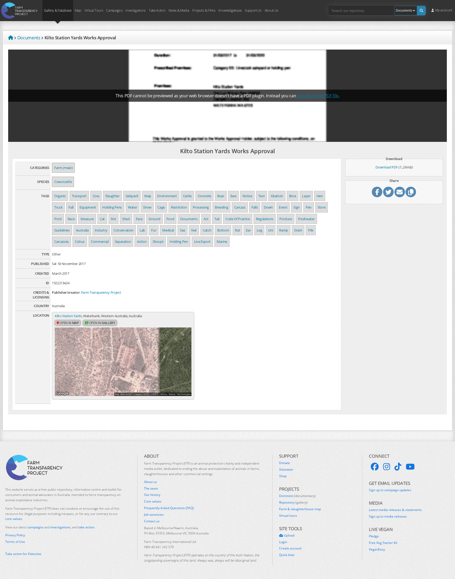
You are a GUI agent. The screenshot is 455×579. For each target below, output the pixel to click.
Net (194, 230)
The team (151, 488)
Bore (292, 196)
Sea (182, 230)
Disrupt (158, 241)
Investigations (135, 10)
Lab (142, 230)
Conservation (123, 230)
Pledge (374, 536)
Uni (270, 230)
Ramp (283, 230)
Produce (285, 218)
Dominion (297, 496)
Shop (282, 476)
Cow (96, 196)
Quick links (287, 555)
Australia (82, 230)
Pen (308, 207)
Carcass (239, 207)
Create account (290, 548)
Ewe (233, 196)
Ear (248, 230)
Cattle (187, 196)
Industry (101, 230)
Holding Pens (112, 207)
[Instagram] (386, 466)
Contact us (152, 521)
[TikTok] (398, 466)
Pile (310, 230)
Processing (201, 207)
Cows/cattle (63, 181)
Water (132, 207)
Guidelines (62, 230)
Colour (80, 241)
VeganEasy (377, 549)
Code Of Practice (237, 218)
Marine (222, 241)
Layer (306, 196)
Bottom (223, 230)
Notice (247, 196)
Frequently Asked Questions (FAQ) (169, 508)
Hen (319, 196)
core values (13, 519)
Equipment (88, 207)
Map (78, 10)
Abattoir (277, 196)
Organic (60, 196)
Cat (102, 218)
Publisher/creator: (66, 292)
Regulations (264, 218)
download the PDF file (317, 96)
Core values (152, 501)
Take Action (157, 10)
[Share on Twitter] (388, 192)
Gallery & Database (57, 10)
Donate (284, 463)
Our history (152, 495)
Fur (153, 230)
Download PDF (386, 167)
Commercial (100, 241)
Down (268, 207)
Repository (293, 502)
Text (261, 196)
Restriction (179, 207)
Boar (220, 196)
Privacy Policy (15, 535)
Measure (87, 218)
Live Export (202, 241)
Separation (123, 241)
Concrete (204, 196)
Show (147, 207)
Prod (58, 218)
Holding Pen (179, 241)
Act (206, 218)
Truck (58, 207)
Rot (113, 218)
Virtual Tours (94, 10)
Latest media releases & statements (395, 510)
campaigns (35, 527)
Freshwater (306, 218)
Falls (254, 207)
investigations (60, 527)
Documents (188, 218)
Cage (161, 207)
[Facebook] (374, 466)
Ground (154, 218)
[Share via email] (399, 192)
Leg (259, 230)
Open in (69, 323)
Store (321, 207)
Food (170, 218)
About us (150, 482)
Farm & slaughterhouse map (300, 509)
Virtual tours (288, 516)
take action (86, 527)
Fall (70, 207)
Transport (79, 196)
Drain (298, 230)
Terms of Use (15, 542)
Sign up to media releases (388, 516)
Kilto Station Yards (68, 315)
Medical (168, 230)
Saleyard (132, 196)
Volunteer (286, 469)
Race (71, 218)
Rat (237, 230)
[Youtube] (410, 466)
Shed (126, 218)
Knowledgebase (230, 10)
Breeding (221, 207)
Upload (288, 535)
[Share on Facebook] (377, 192)
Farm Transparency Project (101, 292)
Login (283, 542)
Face (139, 218)
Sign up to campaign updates (390, 490)
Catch (207, 230)
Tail (216, 218)
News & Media (179, 10)
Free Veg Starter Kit (383, 543)
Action (141, 241)
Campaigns (114, 10)
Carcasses (61, 241)
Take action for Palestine (23, 554)
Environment (167, 196)
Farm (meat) (63, 167)
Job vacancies (154, 515)
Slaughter (112, 196)
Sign (296, 207)
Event (283, 207)
